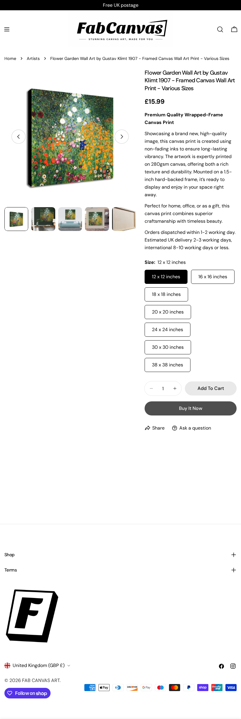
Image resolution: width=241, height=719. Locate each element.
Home (10, 58)
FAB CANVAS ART (41, 680)
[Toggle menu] (7, 29)
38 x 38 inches (167, 365)
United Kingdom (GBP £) (39, 665)
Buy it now (190, 408)
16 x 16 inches (212, 277)
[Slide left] (18, 137)
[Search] (220, 29)
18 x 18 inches (166, 294)
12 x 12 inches (166, 277)
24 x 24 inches (167, 329)
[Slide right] (122, 137)
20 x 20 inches (168, 312)
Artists (33, 58)
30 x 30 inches (168, 347)
